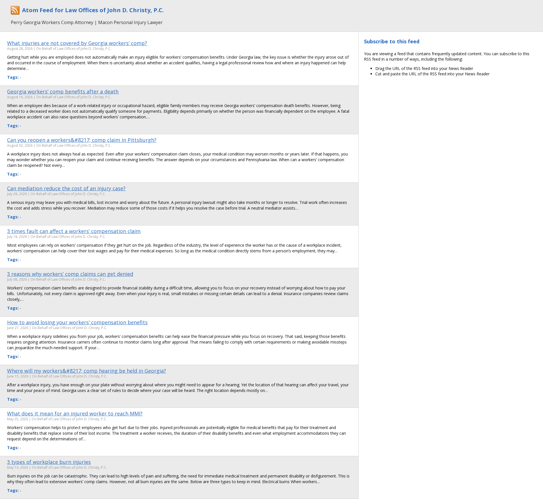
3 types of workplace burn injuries (49, 462)
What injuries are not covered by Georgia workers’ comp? (77, 43)
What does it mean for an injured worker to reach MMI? (75, 413)
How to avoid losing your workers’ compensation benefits (77, 322)
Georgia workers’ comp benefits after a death (62, 91)
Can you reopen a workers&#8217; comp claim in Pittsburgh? (81, 140)
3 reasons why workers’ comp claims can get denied (70, 273)
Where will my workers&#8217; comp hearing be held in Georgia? (86, 370)
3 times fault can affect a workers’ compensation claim (74, 231)
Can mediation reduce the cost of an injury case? (66, 188)
